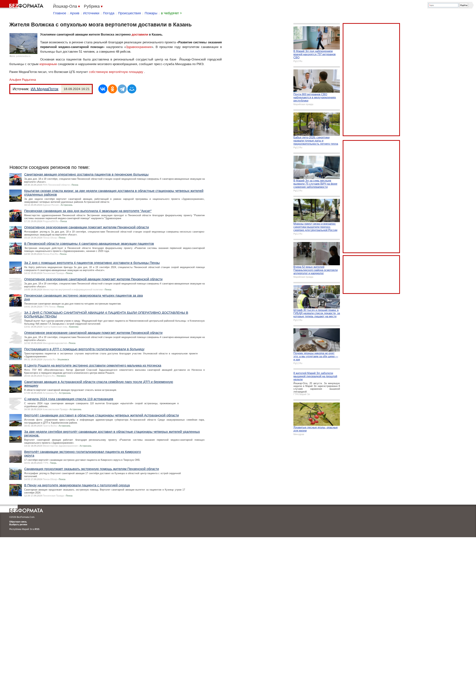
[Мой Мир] (131, 88)
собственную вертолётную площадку (116, 72)
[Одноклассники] (112, 88)
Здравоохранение (139, 47)
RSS (37, 529)
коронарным (48, 64)
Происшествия (129, 13)
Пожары (151, 13)
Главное (59, 13)
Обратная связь (18, 521)
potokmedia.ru (23, 56)
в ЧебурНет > (171, 13)
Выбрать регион (18, 524)
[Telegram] (122, 88)
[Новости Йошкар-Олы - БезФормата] (22, 4)
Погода (108, 13)
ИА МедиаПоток (44, 89)
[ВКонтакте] (102, 88)
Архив (74, 13)
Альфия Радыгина (22, 79)
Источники (91, 13)
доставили (140, 34)
